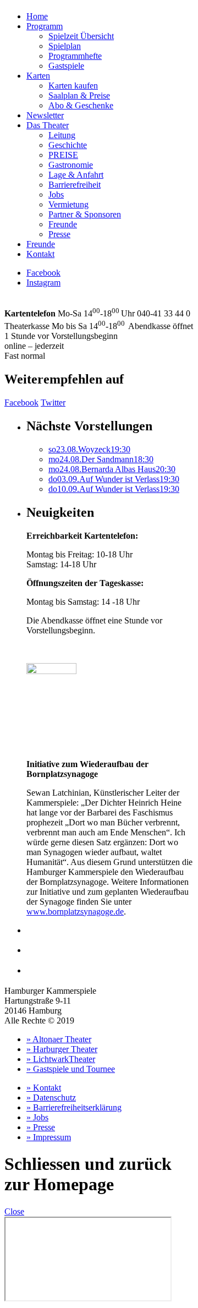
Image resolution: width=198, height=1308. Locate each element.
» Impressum (48, 1137)
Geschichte (67, 145)
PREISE (63, 155)
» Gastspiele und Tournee (70, 1069)
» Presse (40, 1127)
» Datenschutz (51, 1097)
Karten (38, 75)
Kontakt (40, 254)
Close (14, 1211)
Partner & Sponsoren (84, 214)
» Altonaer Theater (58, 1039)
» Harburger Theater (61, 1049)
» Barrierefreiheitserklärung (74, 1107)
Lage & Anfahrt (75, 174)
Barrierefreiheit (74, 184)
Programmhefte (75, 56)
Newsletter (45, 115)
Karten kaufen (73, 85)
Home (37, 16)
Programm (44, 26)
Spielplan (64, 46)
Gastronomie (70, 164)
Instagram (43, 282)
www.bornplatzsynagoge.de (75, 911)
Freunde (62, 224)
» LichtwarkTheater (60, 1059)
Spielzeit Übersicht (81, 36)
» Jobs (37, 1117)
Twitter (53, 402)
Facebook (43, 272)
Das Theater (47, 125)
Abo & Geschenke (80, 105)
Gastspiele (66, 65)
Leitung (61, 135)
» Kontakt (43, 1087)
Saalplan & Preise (79, 95)
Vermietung (68, 204)
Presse (59, 234)
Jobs (56, 194)
